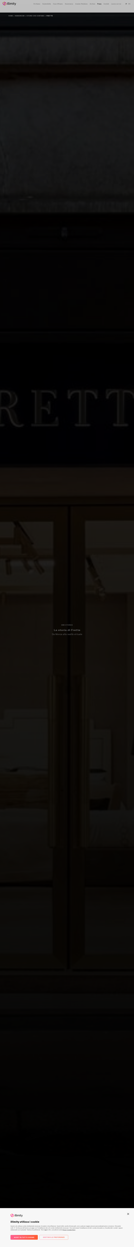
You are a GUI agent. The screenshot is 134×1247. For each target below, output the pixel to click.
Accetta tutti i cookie (24, 1237)
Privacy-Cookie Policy (69, 1230)
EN (129, 4)
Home (10, 16)
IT (126, 4)
